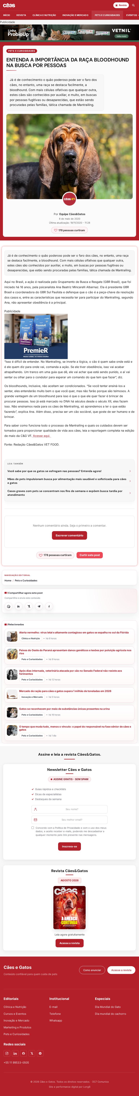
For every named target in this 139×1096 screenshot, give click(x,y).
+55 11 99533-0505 (16, 1062)
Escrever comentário (69, 535)
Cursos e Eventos (15, 1013)
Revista (21, 15)
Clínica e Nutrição (15, 1007)
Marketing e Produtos (17, 1027)
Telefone (55, 1013)
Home (8, 580)
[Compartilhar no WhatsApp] (8, 606)
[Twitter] (32, 1053)
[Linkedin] (15, 1053)
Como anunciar (92, 970)
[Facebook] (23, 1053)
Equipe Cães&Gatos (72, 214)
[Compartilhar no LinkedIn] (19, 606)
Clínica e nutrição (44, 15)
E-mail (53, 1007)
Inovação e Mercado (75, 15)
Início (6, 15)
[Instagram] (7, 1053)
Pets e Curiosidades (107, 15)
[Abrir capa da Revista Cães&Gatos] (69, 907)
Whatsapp (55, 1020)
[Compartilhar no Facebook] (49, 606)
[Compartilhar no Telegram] (39, 606)
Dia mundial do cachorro (110, 1013)
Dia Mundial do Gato (108, 1007)
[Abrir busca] (133, 5)
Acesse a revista (70, 943)
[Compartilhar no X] (29, 606)
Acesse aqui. (41, 436)
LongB (86, 1086)
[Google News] (40, 1053)
